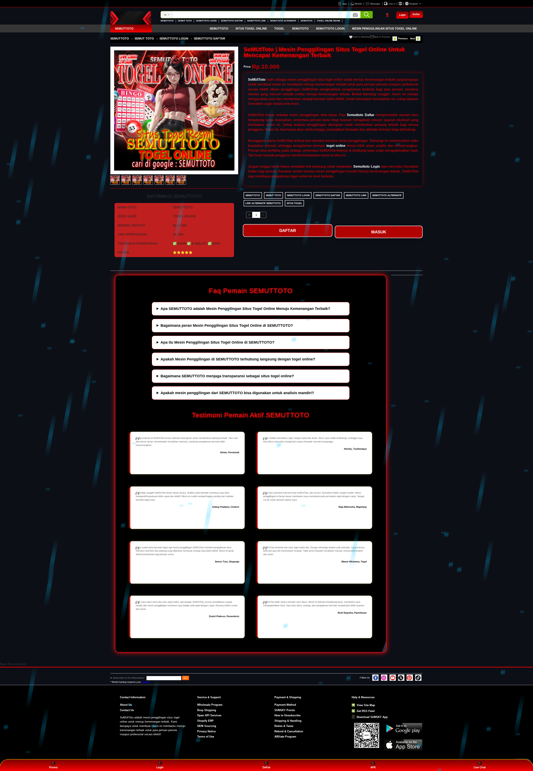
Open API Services (209, 715)
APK (373, 767)
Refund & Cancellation (288, 731)
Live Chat (480, 767)
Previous (403, 38)
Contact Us (127, 710)
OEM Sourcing (206, 726)
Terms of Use (205, 736)
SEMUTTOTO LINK (256, 21)
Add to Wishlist (361, 37)
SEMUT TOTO (185, 21)
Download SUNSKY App (372, 717)
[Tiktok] (418, 677)
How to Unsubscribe (287, 715)
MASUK (378, 232)
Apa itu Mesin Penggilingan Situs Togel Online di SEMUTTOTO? (217, 342)
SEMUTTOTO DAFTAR (232, 21)
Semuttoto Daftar (360, 115)
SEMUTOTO (307, 21)
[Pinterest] (410, 677)
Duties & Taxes (283, 726)
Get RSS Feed (366, 711)
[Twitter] (401, 677)
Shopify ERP (205, 720)
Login (402, 15)
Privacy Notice (206, 731)
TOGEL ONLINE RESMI (328, 21)
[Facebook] (375, 677)
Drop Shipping (206, 710)
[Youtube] (393, 677)
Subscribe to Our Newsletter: (129, 678)
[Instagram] (384, 677)
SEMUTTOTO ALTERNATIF (283, 21)
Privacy (146, 682)
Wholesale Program (210, 704)
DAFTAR (287, 230)
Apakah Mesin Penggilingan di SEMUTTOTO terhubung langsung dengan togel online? (238, 359)
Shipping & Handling (287, 720)
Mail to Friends (382, 37)
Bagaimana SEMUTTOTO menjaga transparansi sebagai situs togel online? (227, 376)
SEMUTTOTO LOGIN (206, 21)
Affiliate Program (285, 736)
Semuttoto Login (366, 166)
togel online (336, 145)
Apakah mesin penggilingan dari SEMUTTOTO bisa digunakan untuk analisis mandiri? (237, 393)
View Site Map (366, 705)
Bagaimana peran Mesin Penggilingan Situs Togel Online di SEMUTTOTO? (227, 325)
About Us (126, 704)
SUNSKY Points (284, 710)
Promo (53, 767)
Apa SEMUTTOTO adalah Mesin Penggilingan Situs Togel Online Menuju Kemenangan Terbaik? (245, 309)
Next (412, 38)
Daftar (416, 14)
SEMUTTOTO (167, 21)
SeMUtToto (256, 79)
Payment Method (285, 704)
